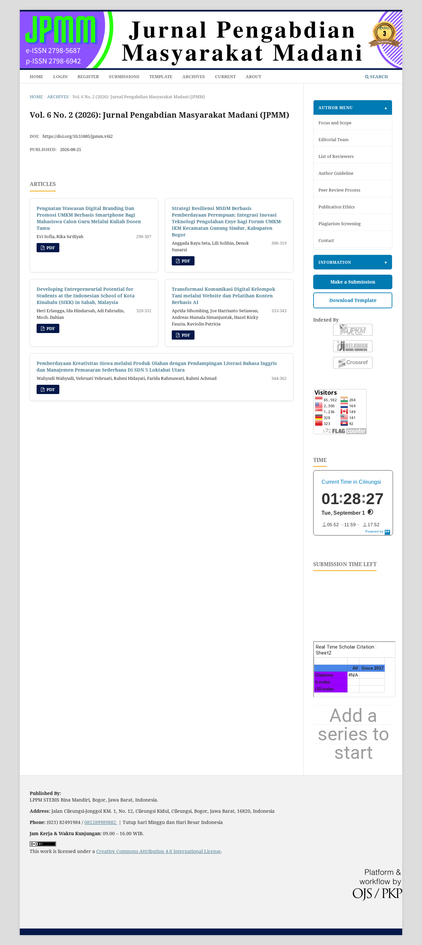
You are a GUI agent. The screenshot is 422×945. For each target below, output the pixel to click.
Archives (193, 76)
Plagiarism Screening (339, 224)
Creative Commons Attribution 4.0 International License (158, 851)
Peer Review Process (339, 190)
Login (60, 76)
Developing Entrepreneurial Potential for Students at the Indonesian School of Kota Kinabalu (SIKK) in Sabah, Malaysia (86, 295)
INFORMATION (334, 262)
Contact (326, 240)
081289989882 (100, 822)
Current (225, 76)
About (253, 76)
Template (160, 76)
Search (378, 76)
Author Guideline (335, 173)
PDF (50, 248)
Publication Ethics (336, 207)
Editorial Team (333, 139)
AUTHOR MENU (335, 107)
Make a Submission (352, 282)
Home (36, 76)
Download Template (353, 300)
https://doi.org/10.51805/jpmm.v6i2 (78, 136)
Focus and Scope (334, 123)
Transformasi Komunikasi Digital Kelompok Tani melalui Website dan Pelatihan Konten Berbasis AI (223, 295)
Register (88, 76)
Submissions (124, 76)
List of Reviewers (336, 156)
